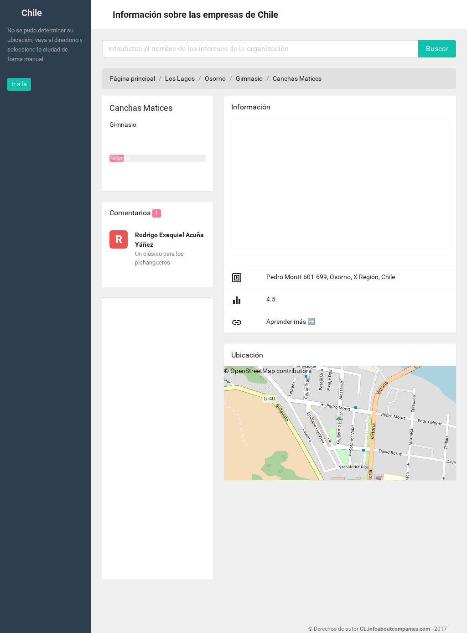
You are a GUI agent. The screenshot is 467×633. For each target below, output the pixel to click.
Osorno (215, 78)
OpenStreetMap (252, 370)
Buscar (437, 48)
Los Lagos (180, 78)
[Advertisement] (157, 434)
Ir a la (19, 84)
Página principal (132, 78)
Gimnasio (249, 78)
